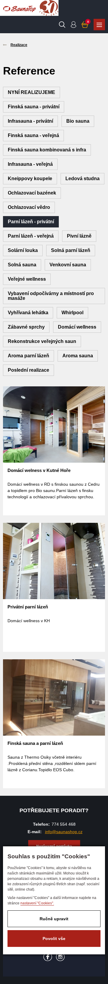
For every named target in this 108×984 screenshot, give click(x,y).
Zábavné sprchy (26, 326)
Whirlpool (72, 312)
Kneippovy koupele (30, 178)
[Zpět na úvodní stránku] (19, 8)
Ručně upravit (54, 918)
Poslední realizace (28, 370)
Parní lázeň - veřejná (31, 236)
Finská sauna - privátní (33, 106)
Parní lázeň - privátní (31, 221)
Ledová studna (82, 178)
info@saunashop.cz (63, 831)
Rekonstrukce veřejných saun (42, 341)
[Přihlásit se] (73, 24)
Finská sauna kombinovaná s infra (47, 149)
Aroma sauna (77, 355)
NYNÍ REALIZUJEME (31, 92)
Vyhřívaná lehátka (28, 312)
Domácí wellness (77, 326)
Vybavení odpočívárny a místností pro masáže (51, 296)
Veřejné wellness (27, 279)
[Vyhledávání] (62, 24)
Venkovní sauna (68, 264)
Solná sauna (22, 264)
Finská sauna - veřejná (33, 135)
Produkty (99, 24)
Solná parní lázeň (70, 250)
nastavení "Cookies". (37, 903)
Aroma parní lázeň (28, 355)
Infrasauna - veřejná (30, 164)
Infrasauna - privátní (30, 121)
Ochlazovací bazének (32, 192)
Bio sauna (77, 121)
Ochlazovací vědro (29, 207)
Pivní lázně (79, 236)
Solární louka (23, 250)
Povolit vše (54, 938)
